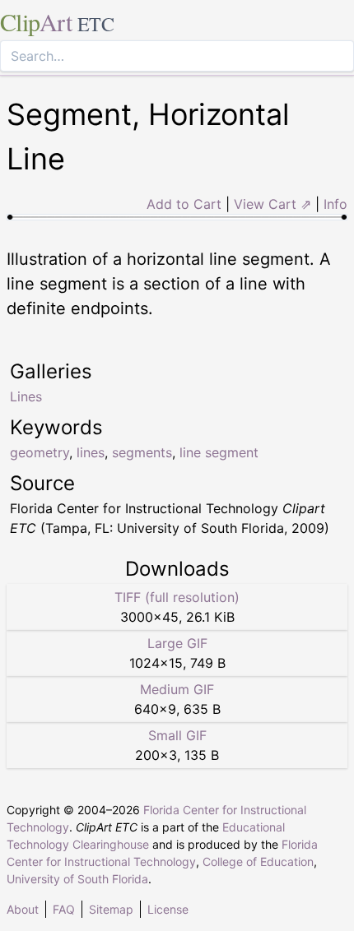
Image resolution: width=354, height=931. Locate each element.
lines (91, 452)
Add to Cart (184, 204)
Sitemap (111, 909)
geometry (39, 452)
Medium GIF (177, 689)
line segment (219, 452)
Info (335, 204)
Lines (26, 396)
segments (142, 452)
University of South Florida (77, 879)
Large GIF (177, 643)
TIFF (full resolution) (177, 597)
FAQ (64, 909)
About (23, 909)
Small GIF (177, 735)
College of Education (258, 861)
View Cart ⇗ (272, 204)
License (168, 909)
